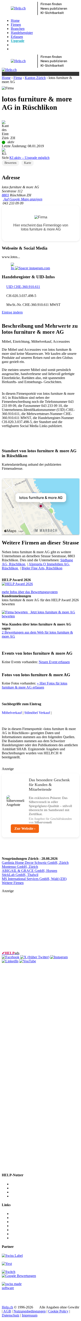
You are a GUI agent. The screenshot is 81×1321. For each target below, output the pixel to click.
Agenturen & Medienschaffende (33, 1188)
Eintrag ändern (12, 312)
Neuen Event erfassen (54, 662)
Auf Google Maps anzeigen (22, 199)
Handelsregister (22, 33)
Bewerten (10, 163)
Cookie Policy (58, 1311)
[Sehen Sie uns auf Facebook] (10, 957)
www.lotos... (11, 257)
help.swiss (9, 1295)
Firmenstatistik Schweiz (28, 1234)
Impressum (29, 1315)
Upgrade (17, 41)
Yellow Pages (20, 1230)
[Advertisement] (35, 921)
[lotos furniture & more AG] (17, 584)
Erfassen (17, 37)
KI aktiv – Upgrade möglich (29, 158)
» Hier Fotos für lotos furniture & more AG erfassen (34, 685)
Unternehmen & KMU (27, 1184)
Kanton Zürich (35, 78)
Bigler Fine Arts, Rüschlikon (42, 568)
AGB (7, 1311)
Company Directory (25, 1238)
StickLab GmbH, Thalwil (20, 875)
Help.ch (7, 1307)
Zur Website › (24, 828)
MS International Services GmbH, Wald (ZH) (34, 879)
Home (15, 20)
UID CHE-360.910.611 (23, 287)
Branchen (18, 29)
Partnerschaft (20, 1226)
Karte (27, 163)
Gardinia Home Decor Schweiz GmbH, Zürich (35, 863)
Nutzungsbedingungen (30, 1311)
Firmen (16, 24)
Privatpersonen (21, 1196)
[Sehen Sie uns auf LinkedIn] (10, 961)
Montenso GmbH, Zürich (20, 867)
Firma (18, 78)
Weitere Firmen (13, 883)
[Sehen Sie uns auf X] (34, 957)
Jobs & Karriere (22, 1218)
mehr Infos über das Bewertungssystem (30, 592)
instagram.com (39, 268)
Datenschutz (10, 1315)
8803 (5, 195)
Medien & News (22, 1214)
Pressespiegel (20, 1222)
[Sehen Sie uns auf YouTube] (27, 961)
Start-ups (17, 1192)
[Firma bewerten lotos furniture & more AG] (15, 612)
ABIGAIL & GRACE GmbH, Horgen (29, 871)
